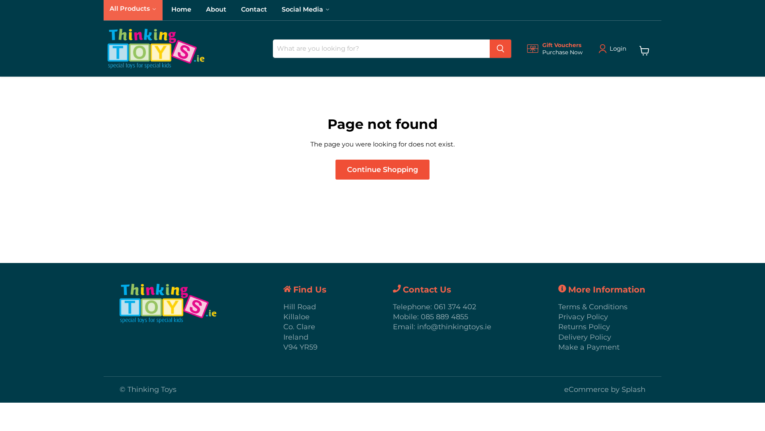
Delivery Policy (584, 337)
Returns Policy (584, 326)
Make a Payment (589, 347)
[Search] (500, 49)
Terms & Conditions (593, 306)
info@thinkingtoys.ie (454, 326)
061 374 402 (455, 306)
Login (618, 48)
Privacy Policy (583, 316)
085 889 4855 (444, 316)
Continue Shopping (382, 169)
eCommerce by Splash (604, 389)
